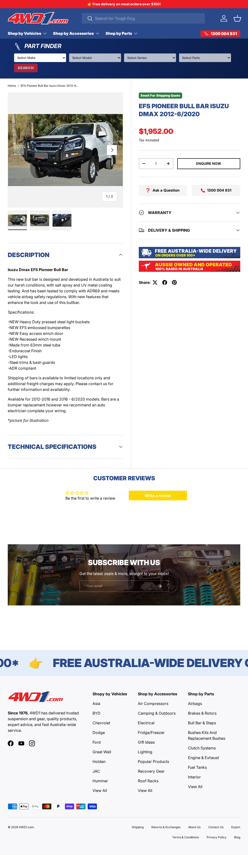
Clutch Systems (202, 748)
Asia (96, 703)
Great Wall (102, 751)
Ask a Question (166, 190)
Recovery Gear (151, 771)
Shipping (138, 827)
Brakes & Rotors (202, 713)
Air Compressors (153, 703)
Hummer (100, 780)
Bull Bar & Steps (202, 722)
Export (235, 827)
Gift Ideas (146, 742)
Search (26, 68)
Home (12, 85)
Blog (237, 837)
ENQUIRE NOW (208, 163)
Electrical (146, 722)
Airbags (195, 703)
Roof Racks (148, 780)
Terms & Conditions (185, 837)
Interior (194, 777)
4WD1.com (26, 827)
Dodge (99, 732)
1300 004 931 (219, 190)
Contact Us (216, 827)
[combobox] (143, 18)
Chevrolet (101, 722)
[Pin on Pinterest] (174, 282)
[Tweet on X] (155, 282)
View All (100, 790)
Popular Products (153, 761)
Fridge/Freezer (151, 732)
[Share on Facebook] (165, 282)
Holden (99, 761)
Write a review (158, 495)
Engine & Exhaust (203, 757)
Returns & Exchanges (165, 827)
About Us (194, 827)
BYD (97, 713)
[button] (237, 18)
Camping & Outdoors (157, 713)
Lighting (145, 751)
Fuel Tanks (197, 767)
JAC (96, 771)
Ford (97, 742)
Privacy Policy (216, 837)
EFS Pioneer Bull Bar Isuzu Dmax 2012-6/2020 (50, 85)
